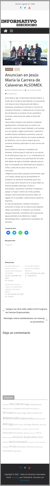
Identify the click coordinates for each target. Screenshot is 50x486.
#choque (8, 412)
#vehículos (39, 447)
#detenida (37, 413)
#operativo (30, 437)
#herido (35, 424)
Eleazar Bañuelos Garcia (15, 90)
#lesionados (18, 433)
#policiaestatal (18, 441)
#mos (39, 432)
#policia (5, 442)
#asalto (17, 408)
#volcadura (8, 450)
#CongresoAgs (20, 413)
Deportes (9, 69)
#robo (13, 446)
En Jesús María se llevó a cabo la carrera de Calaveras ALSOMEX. (13, 269)
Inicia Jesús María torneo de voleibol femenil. (32, 268)
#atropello (26, 408)
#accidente (16, 404)
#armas (11, 409)
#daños (30, 413)
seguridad (17, 451)
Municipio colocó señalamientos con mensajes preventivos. (24, 320)
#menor (33, 433)
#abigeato (6, 404)
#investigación (24, 429)
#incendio (15, 429)
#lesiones (27, 433)
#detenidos (27, 418)
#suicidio (21, 446)
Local (17, 69)
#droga (8, 424)
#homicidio (7, 429)
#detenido (11, 418)
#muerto (18, 437)
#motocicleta (7, 437)
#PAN (40, 437)
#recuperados (41, 442)
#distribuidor (39, 419)
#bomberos (35, 408)
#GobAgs (28, 424)
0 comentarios (12, 94)
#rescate (6, 447)
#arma (6, 408)
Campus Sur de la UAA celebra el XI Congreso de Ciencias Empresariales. (26, 311)
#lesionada (33, 429)
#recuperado (31, 442)
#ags (27, 404)
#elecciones (18, 424)
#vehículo (30, 447)
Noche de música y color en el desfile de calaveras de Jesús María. (13, 288)
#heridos (43, 425)
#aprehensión (36, 404)
